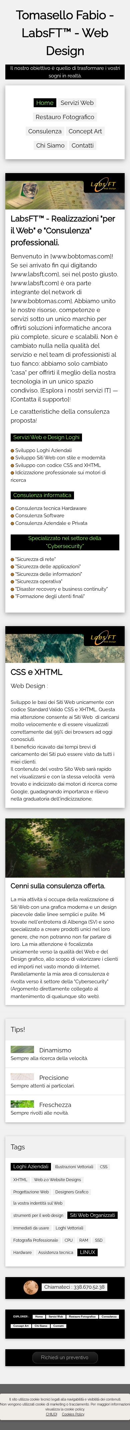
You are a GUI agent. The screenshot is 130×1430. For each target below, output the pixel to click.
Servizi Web (77, 102)
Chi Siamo (50, 145)
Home (45, 102)
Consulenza (45, 131)
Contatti (83, 145)
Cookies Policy (73, 1414)
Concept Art (85, 131)
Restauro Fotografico (65, 117)
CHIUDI (51, 1414)
